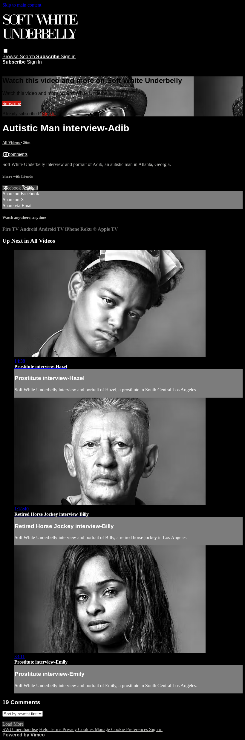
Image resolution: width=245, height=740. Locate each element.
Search (28, 56)
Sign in (68, 56)
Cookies (86, 729)
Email (32, 187)
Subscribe (11, 103)
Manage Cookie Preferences (122, 729)
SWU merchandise (20, 729)
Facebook (12, 187)
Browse (11, 56)
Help (44, 729)
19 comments (14, 154)
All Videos (11, 142)
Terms (56, 729)
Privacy (70, 729)
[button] (5, 51)
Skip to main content (21, 4)
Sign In (34, 61)
